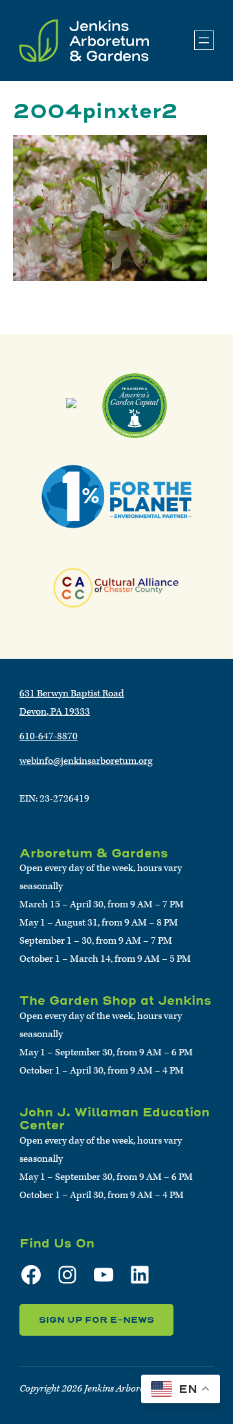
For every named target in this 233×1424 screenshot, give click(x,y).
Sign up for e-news (96, 1319)
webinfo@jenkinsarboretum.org (86, 761)
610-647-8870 (48, 736)
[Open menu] (204, 40)
